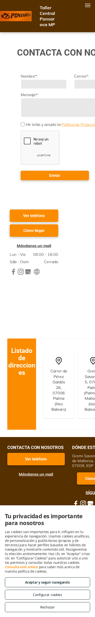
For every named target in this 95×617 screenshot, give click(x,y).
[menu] (88, 5)
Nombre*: (29, 76)
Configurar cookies (47, 594)
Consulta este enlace (21, 567)
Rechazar (47, 607)
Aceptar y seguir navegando (47, 582)
